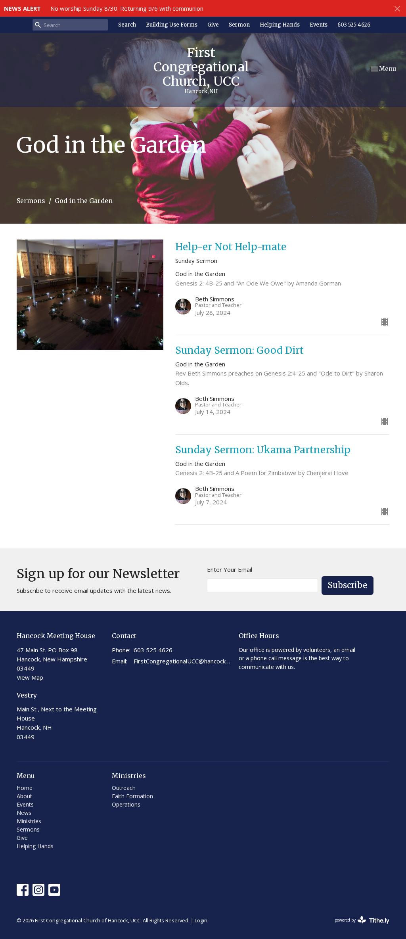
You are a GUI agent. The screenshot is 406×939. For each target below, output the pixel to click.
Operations (126, 804)
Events (318, 24)
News (24, 812)
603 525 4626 (353, 24)
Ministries (29, 821)
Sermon (239, 24)
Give (213, 24)
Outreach (124, 787)
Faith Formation (132, 796)
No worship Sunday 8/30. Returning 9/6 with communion (126, 8)
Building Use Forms (171, 24)
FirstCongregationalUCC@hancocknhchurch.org (182, 661)
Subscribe (347, 585)
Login (201, 920)
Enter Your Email (229, 569)
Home (25, 787)
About (24, 796)
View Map (30, 677)
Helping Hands (280, 24)
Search (127, 24)
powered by (358, 926)
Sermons (31, 201)
